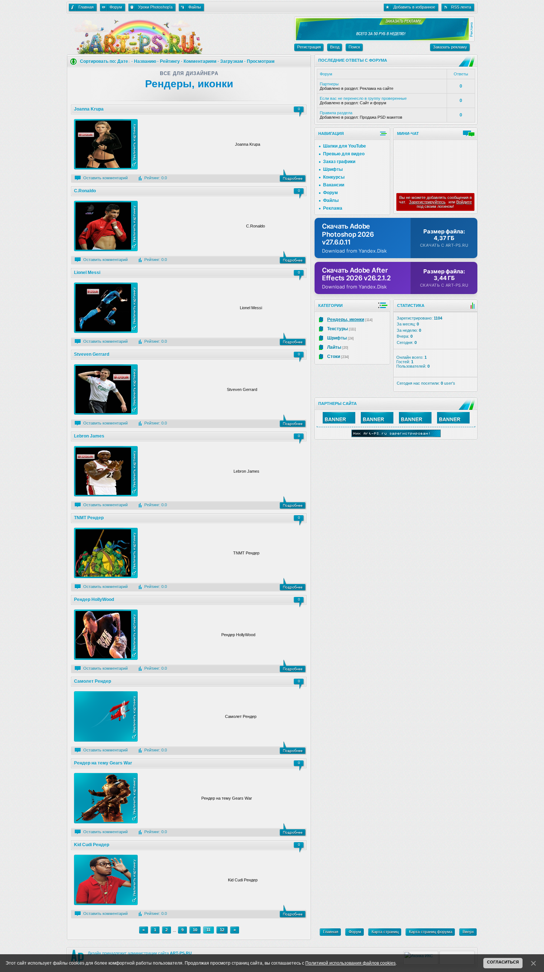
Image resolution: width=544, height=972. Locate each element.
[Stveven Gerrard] (293, 421)
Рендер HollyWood (94, 599)
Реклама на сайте (376, 88)
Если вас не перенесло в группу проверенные (363, 98)
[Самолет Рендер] (293, 748)
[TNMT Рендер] (293, 584)
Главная (330, 931)
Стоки (333, 356)
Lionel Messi (87, 272)
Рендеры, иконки (345, 319)
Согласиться (503, 962)
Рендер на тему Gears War (103, 763)
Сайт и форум (373, 103)
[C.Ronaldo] (293, 257)
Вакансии (333, 185)
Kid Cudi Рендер (91, 844)
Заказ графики (339, 161)
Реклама (332, 208)
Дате (122, 61)
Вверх (468, 931)
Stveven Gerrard (91, 354)
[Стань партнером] (339, 422)
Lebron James (89, 436)
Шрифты (333, 169)
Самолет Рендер (92, 681)
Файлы (331, 200)
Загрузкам (231, 61)
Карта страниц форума (430, 931)
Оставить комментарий (105, 178)
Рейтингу (170, 61)
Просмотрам (261, 61)
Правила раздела (336, 113)
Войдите (464, 202)
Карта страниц (385, 931)
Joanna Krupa (89, 109)
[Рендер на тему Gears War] (293, 829)
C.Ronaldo (85, 190)
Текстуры (337, 328)
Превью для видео (344, 153)
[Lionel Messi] (293, 339)
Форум (330, 192)
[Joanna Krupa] (293, 175)
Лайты (334, 347)
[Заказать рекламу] (381, 39)
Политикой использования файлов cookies (350, 963)
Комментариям (200, 61)
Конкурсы (334, 177)
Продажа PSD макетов (381, 117)
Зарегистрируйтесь (427, 202)
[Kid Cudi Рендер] (293, 911)
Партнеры (329, 84)
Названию (145, 61)
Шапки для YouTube (344, 146)
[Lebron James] (293, 502)
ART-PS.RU (181, 953)
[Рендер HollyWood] (293, 666)
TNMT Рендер (89, 517)
